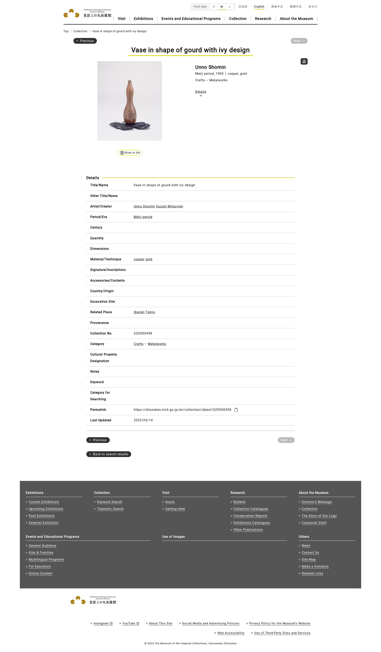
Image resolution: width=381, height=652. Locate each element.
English (259, 6)
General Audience (42, 545)
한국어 (313, 6)
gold (148, 259)
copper (139, 259)
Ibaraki (139, 312)
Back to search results (110, 454)
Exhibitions (143, 18)
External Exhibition (44, 523)
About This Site (160, 623)
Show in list (132, 152)
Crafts (138, 344)
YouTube (128, 623)
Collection (238, 18)
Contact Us (310, 552)
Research (263, 18)
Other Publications (248, 530)
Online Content (40, 573)
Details (200, 92)
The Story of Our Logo (319, 516)
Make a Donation (315, 566)
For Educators (40, 566)
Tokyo (150, 312)
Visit (122, 18)
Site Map (309, 559)
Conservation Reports (250, 516)
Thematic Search (110, 509)
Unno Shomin (144, 206)
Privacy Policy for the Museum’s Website (280, 623)
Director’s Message (317, 502)
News (306, 545)
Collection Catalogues (251, 509)
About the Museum (296, 18)
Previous (87, 41)
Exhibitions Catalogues (252, 523)
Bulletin (240, 502)
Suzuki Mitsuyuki (169, 206)
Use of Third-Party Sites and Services (282, 633)
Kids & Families (41, 552)
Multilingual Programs (46, 559)
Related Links (312, 573)
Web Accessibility (230, 633)
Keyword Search (109, 502)
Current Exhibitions (44, 502)
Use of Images (173, 537)
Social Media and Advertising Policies (211, 623)
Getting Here (175, 509)
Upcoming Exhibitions (46, 509)
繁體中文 (296, 6)
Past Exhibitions (42, 516)
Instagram (101, 623)
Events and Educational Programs (191, 18)
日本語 (243, 6)
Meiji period (143, 217)
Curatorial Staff (314, 523)
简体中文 (277, 6)
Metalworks (157, 344)
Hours (170, 502)
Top (66, 31)
